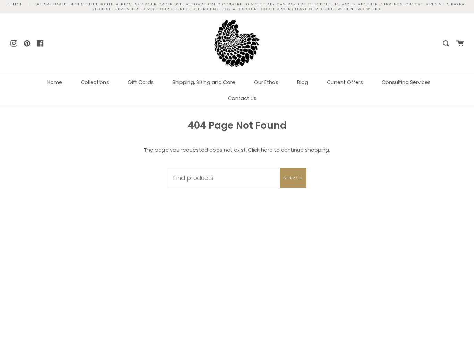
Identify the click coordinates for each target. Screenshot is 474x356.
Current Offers (345, 82)
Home (54, 82)
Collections (95, 82)
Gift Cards (141, 82)
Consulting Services (406, 82)
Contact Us (242, 98)
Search (293, 178)
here (267, 149)
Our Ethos (266, 82)
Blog (302, 82)
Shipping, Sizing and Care (203, 82)
